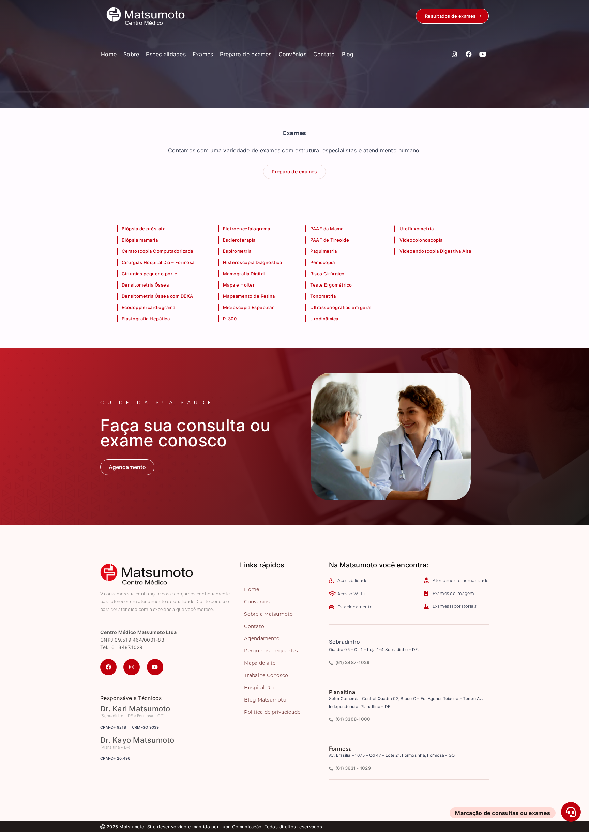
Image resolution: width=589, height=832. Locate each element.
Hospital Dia (259, 687)
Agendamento (262, 638)
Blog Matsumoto (265, 700)
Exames (203, 54)
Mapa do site (259, 663)
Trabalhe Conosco (266, 675)
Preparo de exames (245, 54)
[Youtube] (483, 54)
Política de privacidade (272, 712)
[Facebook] (469, 54)
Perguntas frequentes (271, 651)
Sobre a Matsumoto (268, 614)
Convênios (292, 54)
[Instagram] (455, 54)
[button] (452, 16)
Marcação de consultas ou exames (502, 813)
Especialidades (166, 54)
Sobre (131, 54)
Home (109, 54)
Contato (324, 54)
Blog (348, 54)
